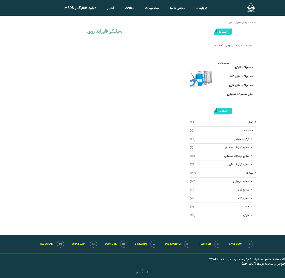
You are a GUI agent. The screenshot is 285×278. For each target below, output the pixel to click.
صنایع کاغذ (219, 198)
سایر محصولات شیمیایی (240, 94)
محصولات (152, 8)
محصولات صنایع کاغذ (241, 76)
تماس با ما (177, 8)
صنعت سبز (219, 207)
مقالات (129, 8)
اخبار (110, 8)
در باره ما (201, 8)
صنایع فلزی (219, 190)
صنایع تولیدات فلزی (219, 164)
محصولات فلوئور (244, 67)
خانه (254, 22)
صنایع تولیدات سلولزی (219, 148)
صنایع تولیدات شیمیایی (219, 156)
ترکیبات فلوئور (219, 139)
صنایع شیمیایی (219, 182)
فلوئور (219, 215)
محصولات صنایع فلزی (241, 85)
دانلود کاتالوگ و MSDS (80, 8)
